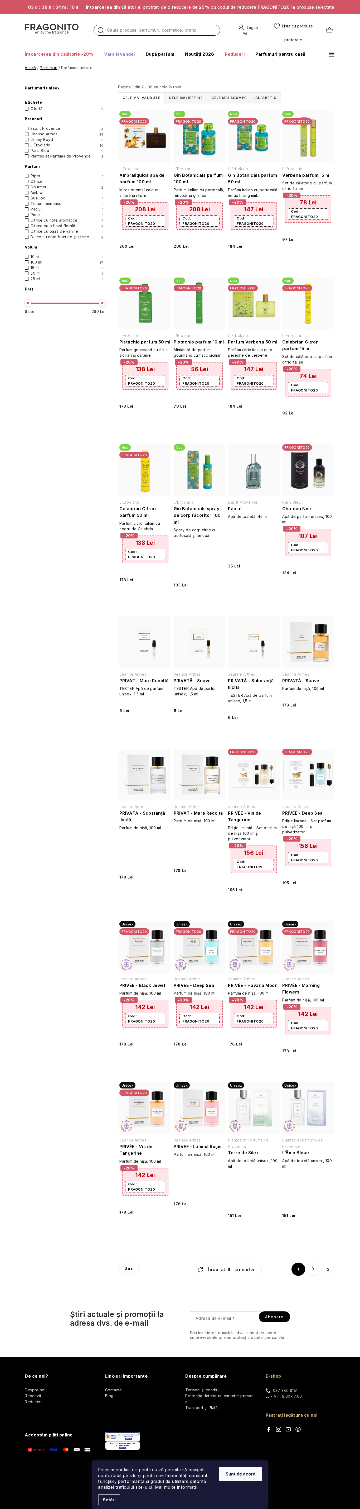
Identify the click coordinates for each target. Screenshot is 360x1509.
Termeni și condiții (202, 1390)
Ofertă (67, 108)
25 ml (67, 278)
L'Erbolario (67, 145)
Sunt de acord (240, 1474)
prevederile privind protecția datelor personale (240, 1337)
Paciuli (67, 209)
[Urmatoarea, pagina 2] (313, 1269)
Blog (109, 1395)
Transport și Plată (201, 1407)
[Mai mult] (329, 54)
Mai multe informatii (176, 1487)
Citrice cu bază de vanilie (67, 231)
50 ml (67, 273)
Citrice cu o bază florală (67, 225)
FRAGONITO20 (141, 221)
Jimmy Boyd (67, 139)
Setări (109, 1499)
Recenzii (33, 1395)
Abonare (274, 1317)
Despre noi (35, 1390)
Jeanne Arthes (67, 134)
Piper (67, 176)
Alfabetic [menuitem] (266, 98)
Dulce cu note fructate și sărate (67, 237)
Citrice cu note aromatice (67, 220)
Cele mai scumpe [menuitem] (229, 98)
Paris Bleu (67, 150)
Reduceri (33, 1402)
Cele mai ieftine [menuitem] (186, 98)
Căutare (101, 32)
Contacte (113, 1390)
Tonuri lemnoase (67, 203)
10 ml (67, 256)
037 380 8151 (285, 1390)
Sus (129, 1268)
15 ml (67, 267)
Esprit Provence (67, 128)
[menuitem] (62, 54)
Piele (67, 214)
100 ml (67, 262)
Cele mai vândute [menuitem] (141, 98)
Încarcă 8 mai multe (231, 1269)
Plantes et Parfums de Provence (67, 156)
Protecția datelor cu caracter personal (219, 1398)
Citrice (67, 181)
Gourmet (67, 187)
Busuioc (67, 198)
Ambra (67, 192)
